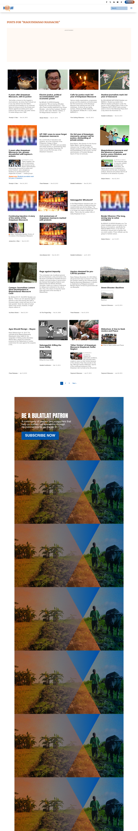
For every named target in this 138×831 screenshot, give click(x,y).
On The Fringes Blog (45, 312)
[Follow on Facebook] (106, 2)
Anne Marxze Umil (45, 255)
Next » (75, 383)
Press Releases (44, 183)
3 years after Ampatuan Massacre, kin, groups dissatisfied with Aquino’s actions (22, 155)
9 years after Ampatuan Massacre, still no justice (22, 94)
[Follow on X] (110, 2)
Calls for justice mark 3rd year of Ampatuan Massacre (83, 94)
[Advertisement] (69, 46)
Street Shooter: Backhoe (114, 288)
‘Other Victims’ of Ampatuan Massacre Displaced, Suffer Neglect (83, 347)
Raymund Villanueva (107, 305)
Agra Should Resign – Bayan (22, 347)
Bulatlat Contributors (107, 116)
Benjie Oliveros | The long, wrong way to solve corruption (114, 224)
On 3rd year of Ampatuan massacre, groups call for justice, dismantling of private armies (83, 155)
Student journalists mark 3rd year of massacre (114, 94)
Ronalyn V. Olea (13, 117)
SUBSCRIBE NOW (40, 435)
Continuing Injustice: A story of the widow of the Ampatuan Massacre (22, 224)
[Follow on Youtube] (117, 2)
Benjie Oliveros (44, 117)
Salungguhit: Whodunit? (83, 224)
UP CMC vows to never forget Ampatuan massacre (53, 155)
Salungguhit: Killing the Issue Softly (53, 347)
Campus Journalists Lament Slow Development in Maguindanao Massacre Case (22, 288)
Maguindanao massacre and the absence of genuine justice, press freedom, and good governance (114, 155)
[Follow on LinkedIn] (114, 2)
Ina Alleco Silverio (14, 312)
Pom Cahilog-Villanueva (77, 117)
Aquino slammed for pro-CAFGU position (83, 288)
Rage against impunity (53, 288)
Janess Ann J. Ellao (14, 241)
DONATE (129, 2)
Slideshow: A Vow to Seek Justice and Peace (114, 347)
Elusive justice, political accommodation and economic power (53, 94)
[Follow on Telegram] (121, 2)
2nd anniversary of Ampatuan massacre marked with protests (53, 224)
